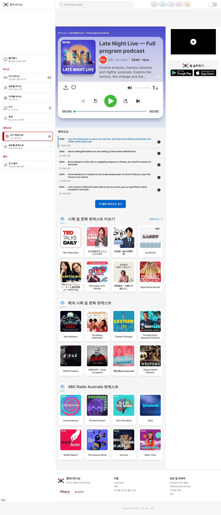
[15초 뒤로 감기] (95, 101)
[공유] (66, 87)
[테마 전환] (212, 4)
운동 (163, 4)
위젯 (116, 486)
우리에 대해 (175, 490)
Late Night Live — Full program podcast (89, 33)
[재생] (110, 101)
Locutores (119, 482)
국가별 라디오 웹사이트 (125, 490)
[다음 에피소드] (137, 101)
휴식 (179, 4)
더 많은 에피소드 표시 (110, 203)
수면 (171, 4)
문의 (172, 494)
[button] (130, 88)
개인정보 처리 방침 (179, 482)
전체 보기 (154, 218)
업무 (154, 4)
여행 (187, 4)
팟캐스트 (62, 33)
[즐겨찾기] (73, 87)
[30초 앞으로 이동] (125, 101)
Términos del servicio (180, 486)
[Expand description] (158, 77)
